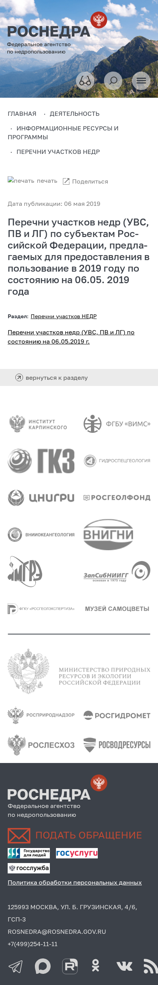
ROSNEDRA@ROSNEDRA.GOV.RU (57, 931)
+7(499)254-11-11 (33, 944)
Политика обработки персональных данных (75, 882)
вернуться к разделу (57, 377)
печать (47, 180)
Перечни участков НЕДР (64, 316)
